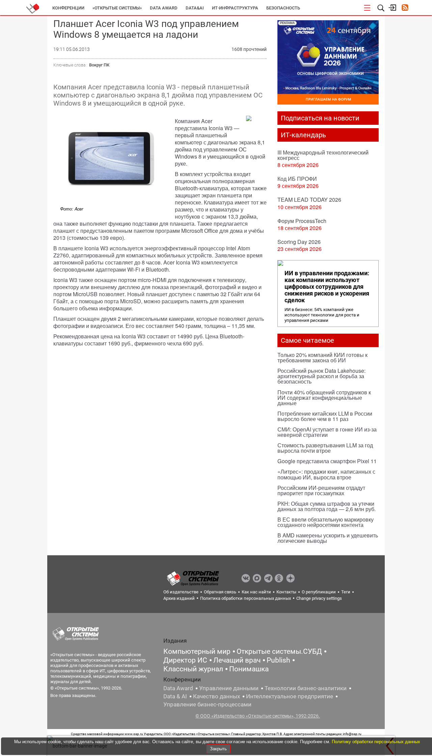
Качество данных (216, 696)
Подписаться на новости (320, 118)
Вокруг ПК (99, 64)
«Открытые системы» (117, 7)
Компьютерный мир (197, 651)
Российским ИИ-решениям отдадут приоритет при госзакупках (321, 490)
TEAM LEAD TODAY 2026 (309, 199)
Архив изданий (179, 598)
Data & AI (175, 696)
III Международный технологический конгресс (323, 155)
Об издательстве (180, 591)
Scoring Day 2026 (299, 242)
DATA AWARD (164, 7)
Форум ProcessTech (301, 221)
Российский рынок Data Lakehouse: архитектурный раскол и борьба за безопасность (321, 376)
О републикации (319, 591)
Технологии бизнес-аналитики (306, 688)
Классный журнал (193, 669)
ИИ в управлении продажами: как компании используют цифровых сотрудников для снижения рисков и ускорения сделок (327, 287)
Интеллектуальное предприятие (289, 696)
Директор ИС (185, 660)
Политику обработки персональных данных (376, 741)
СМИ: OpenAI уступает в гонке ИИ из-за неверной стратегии (327, 432)
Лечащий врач (237, 660)
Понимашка (249, 669)
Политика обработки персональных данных (245, 598)
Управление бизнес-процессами (207, 704)
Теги (345, 591)
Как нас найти (256, 591)
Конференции (68, 7)
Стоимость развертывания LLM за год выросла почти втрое (325, 447)
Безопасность (283, 7)
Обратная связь (220, 591)
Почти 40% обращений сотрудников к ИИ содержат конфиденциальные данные (324, 397)
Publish (278, 660)
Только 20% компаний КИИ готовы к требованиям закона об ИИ (322, 357)
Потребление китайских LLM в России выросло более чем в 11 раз (324, 416)
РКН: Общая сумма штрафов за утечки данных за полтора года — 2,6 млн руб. (326, 506)
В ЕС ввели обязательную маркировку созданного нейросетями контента (325, 522)
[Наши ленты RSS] (405, 8)
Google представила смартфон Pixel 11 (327, 461)
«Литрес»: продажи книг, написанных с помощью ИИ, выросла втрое (326, 474)
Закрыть (218, 748)
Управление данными (229, 688)
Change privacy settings (319, 598)
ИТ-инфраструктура (235, 7)
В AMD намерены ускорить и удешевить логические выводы (327, 537)
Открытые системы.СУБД (279, 651)
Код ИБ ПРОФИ (297, 179)
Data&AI (195, 7)
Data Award (178, 688)
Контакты (286, 591)
